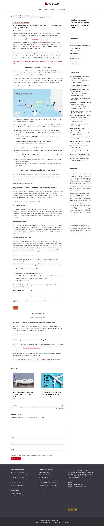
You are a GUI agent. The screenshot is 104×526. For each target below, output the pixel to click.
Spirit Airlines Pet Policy (17, 480)
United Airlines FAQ (44, 472)
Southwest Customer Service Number (48, 485)
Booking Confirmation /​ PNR (20, 290)
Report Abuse (34, 313)
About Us (46, 9)
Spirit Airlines (74, 58)
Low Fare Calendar (33, 126)
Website (13, 449)
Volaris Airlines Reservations (18, 495)
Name (12, 437)
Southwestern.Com (46, 42)
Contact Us (62, 9)
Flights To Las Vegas (16, 493)
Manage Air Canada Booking (18, 472)
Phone (46, 300)
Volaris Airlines (74, 64)
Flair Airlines (74, 51)
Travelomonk (27, 30)
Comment (13, 421)
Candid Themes (66, 522)
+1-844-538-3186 (77, 484)
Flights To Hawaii (15, 490)
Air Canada (74, 43)
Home (40, 9)
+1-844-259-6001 (31, 46)
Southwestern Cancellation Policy (31, 348)
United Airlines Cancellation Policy (19, 475)
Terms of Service (41, 313)
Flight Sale (35, 39)
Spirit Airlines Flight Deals (45, 475)
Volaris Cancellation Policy (17, 477)
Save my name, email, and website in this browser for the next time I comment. (32, 455)
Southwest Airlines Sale (45, 488)
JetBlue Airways (75, 53)
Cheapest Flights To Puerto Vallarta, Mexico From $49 (51, 393)
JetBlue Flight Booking (44, 477)
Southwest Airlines (76, 56)
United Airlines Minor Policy (17, 469)
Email (29, 300)
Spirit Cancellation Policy (17, 485)
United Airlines (74, 61)
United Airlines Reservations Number (48, 480)
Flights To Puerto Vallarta (17, 488)
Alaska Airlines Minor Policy (46, 469)
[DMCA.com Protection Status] (72, 510)
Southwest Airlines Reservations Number (49, 482)
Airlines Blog (54, 9)
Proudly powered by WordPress (42, 522)
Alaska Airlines (74, 48)
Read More (79, 233)
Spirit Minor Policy (15, 482)
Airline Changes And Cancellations (21, 22)
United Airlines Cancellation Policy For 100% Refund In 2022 (23, 394)
